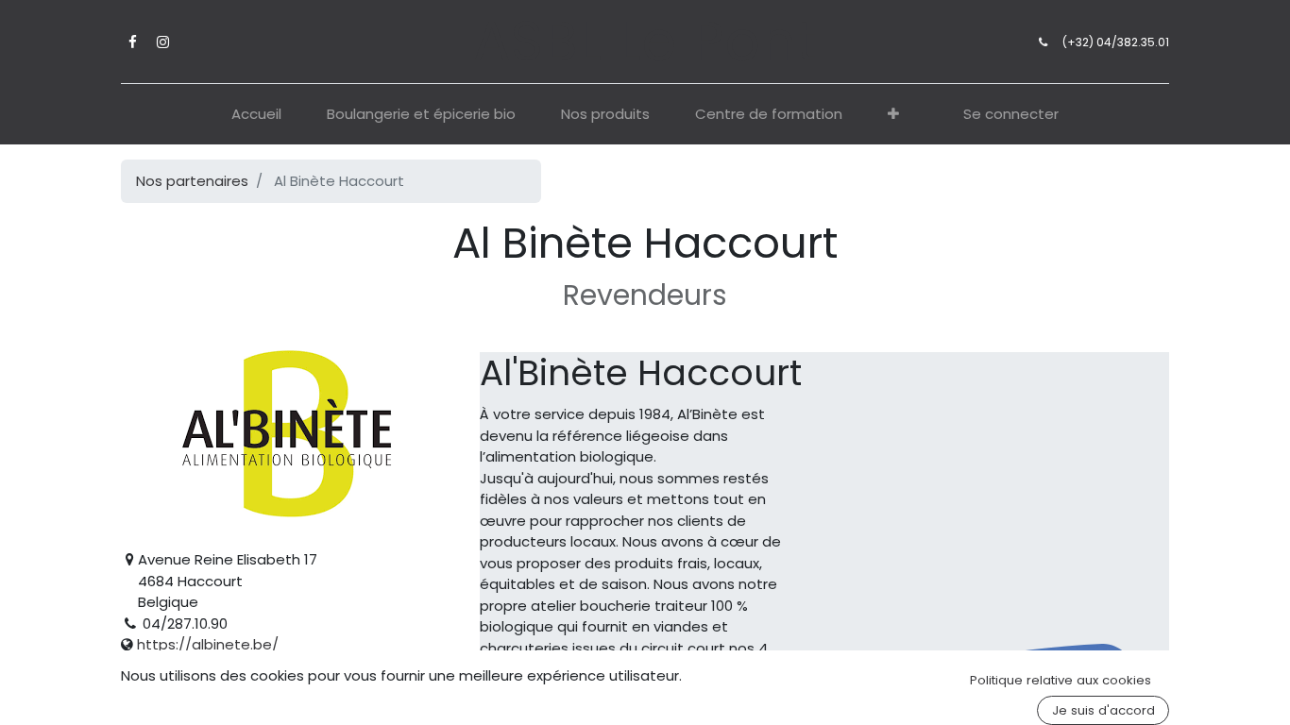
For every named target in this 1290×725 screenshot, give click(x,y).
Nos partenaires (192, 181)
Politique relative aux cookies (1060, 680)
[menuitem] (256, 114)
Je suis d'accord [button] (1103, 710)
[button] (893, 114)
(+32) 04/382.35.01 (1115, 42)
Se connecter (1011, 114)
